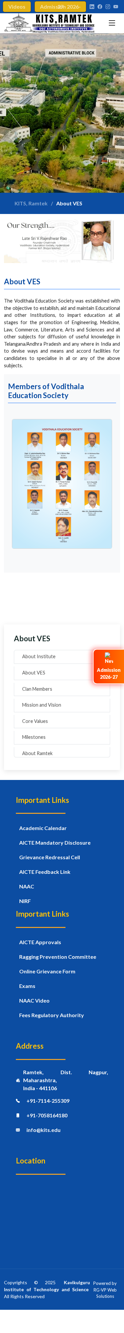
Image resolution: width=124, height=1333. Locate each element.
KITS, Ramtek (31, 203)
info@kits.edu (43, 1130)
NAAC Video (34, 1000)
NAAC (26, 886)
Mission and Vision (41, 705)
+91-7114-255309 (47, 1100)
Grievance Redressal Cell (49, 857)
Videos (16, 6)
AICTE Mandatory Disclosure (55, 842)
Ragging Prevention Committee (57, 956)
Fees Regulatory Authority (51, 1015)
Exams (27, 986)
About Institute (39, 656)
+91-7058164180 (46, 1115)
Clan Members (37, 689)
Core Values (35, 721)
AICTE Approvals (40, 942)
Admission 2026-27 (60, 6)
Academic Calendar (43, 828)
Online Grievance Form (47, 971)
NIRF (25, 901)
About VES (33, 672)
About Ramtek (37, 753)
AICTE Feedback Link (44, 872)
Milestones (34, 737)
